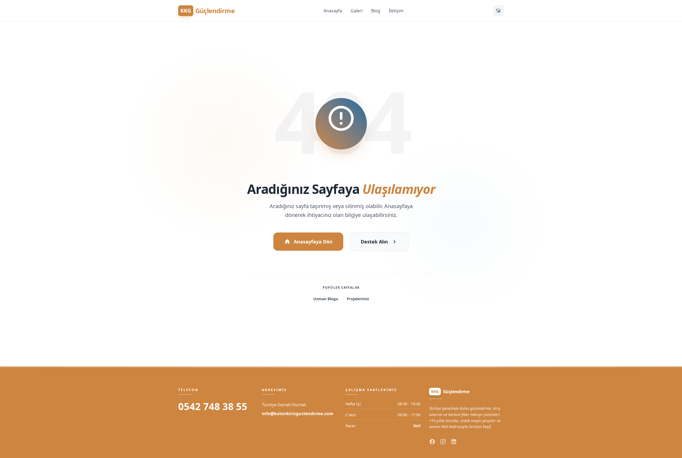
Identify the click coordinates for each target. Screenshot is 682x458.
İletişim (396, 11)
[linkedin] (453, 441)
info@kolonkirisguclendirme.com (297, 413)
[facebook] (432, 441)
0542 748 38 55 (212, 406)
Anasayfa (332, 11)
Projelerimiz (358, 298)
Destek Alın (374, 241)
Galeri (357, 11)
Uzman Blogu (325, 298)
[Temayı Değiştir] (498, 10)
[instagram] (443, 441)
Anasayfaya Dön (313, 241)
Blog (375, 11)
